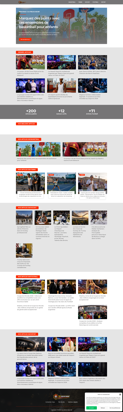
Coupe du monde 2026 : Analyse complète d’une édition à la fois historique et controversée (90, 323)
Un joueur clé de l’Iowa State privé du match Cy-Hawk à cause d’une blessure (30, 73)
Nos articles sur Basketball (28, 139)
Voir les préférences (115, 408)
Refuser (103, 408)
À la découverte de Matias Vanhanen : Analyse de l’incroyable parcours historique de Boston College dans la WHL (99, 232)
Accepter (91, 408)
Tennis (80, 2)
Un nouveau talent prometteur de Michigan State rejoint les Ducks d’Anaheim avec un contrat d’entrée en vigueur (42, 232)
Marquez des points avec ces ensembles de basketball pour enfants (39, 22)
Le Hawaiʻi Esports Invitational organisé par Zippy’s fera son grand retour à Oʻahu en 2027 (61, 73)
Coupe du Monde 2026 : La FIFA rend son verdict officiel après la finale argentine (61, 307)
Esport (103, 2)
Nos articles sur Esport (27, 334)
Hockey (87, 2)
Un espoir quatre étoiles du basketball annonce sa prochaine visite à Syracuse (60, 96)
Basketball (72, 2)
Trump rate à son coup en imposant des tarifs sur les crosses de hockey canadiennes (23, 263)
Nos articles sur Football (28, 277)
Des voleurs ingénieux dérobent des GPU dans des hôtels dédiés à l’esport (92, 380)
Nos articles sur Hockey (27, 208)
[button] (120, 394)
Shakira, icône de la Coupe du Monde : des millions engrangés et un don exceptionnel (92, 298)
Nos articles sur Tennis (27, 170)
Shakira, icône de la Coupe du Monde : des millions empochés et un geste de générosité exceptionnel (30, 307)
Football (95, 2)
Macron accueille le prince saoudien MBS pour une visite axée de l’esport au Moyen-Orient (61, 355)
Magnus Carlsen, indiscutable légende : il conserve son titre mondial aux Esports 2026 (89, 96)
